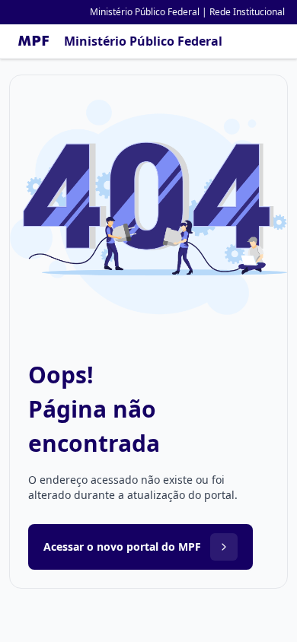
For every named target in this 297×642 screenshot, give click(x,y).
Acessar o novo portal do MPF (122, 546)
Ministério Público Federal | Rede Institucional (187, 11)
